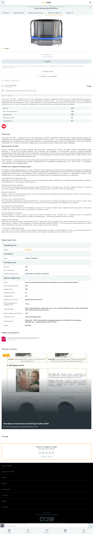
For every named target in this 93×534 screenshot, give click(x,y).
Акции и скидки (7, 466)
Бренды (4, 483)
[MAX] (51, 519)
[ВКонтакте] (42, 519)
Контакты (5, 507)
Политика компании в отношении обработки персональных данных (46, 523)
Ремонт (4, 477)
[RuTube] (47, 519)
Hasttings (28, 249)
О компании (6, 489)
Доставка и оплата (8, 471)
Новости (5, 495)
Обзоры (4, 501)
